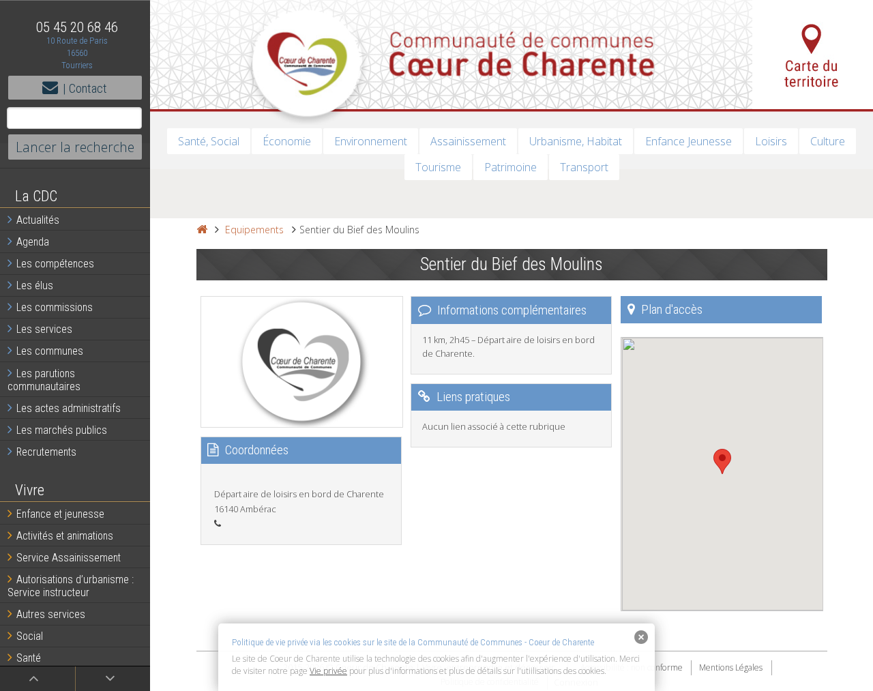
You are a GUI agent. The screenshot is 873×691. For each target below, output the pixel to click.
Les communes (49, 350)
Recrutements (46, 451)
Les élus (34, 285)
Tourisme (438, 167)
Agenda (32, 241)
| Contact (85, 88)
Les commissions (54, 307)
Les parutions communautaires (44, 380)
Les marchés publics (61, 430)
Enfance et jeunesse (60, 514)
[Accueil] (201, 229)
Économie (287, 141)
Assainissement (468, 141)
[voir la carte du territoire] (812, 54)
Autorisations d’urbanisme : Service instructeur (71, 586)
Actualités (37, 220)
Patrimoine (510, 167)
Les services (44, 329)
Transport (584, 167)
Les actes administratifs (68, 408)
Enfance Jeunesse (688, 141)
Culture (827, 141)
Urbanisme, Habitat (575, 141)
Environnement (370, 141)
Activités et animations (64, 535)
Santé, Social (208, 141)
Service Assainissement (68, 557)
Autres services (50, 614)
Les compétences (55, 263)
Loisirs (771, 141)
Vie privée (328, 671)
